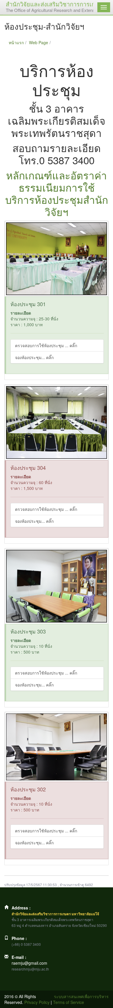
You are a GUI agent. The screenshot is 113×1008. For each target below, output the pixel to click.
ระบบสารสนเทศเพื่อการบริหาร (81, 996)
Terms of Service (68, 1002)
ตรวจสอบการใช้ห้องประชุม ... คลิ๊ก (46, 345)
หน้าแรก (16, 42)
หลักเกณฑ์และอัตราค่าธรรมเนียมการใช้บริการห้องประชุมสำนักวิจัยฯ (56, 193)
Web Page (38, 42)
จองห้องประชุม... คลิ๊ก (34, 357)
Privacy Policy (37, 1002)
